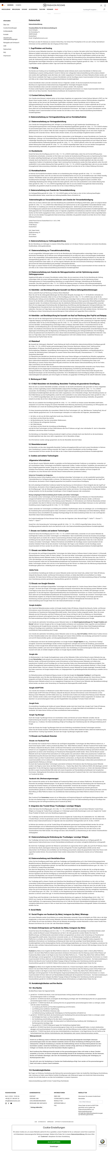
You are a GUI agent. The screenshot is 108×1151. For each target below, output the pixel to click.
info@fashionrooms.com (12, 1101)
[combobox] (95, 10)
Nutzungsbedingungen (85, 1112)
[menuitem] (3, 5)
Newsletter (58, 1101)
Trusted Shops (56, 1081)
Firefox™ (31, 521)
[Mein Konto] (101, 5)
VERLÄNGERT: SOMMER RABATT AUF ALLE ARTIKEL (54, 2)
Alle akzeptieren (54, 1142)
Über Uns (6, 25)
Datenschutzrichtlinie (84, 1110)
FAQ (4, 52)
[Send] (100, 1101)
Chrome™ (99, 519)
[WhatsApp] (14, 1104)
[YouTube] (11, 1104)
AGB (4, 46)
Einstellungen (54, 1147)
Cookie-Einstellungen (10, 28)
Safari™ (91, 519)
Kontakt (5, 34)
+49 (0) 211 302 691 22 (12, 1099)
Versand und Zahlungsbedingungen (10, 38)
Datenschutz (7, 49)
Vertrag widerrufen (36, 1107)
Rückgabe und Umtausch (11, 43)
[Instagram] (6, 1104)
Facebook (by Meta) (37, 774)
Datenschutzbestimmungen (94, 1113)
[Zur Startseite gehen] (54, 5)
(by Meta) (35, 951)
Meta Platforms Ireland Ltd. (95, 744)
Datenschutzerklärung (69, 301)
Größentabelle (7, 31)
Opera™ (38, 521)
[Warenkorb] (105, 5)
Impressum (7, 56)
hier (51, 337)
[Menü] (105, 1139)
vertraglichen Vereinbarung (81, 872)
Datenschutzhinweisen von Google (69, 601)
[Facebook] (9, 1104)
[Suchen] (104, 9)
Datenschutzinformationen (37, 829)
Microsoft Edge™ (83, 519)
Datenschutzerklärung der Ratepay (64, 327)
